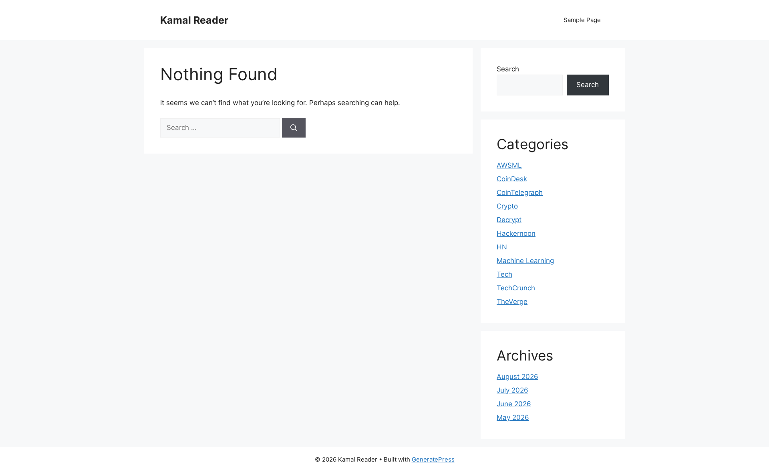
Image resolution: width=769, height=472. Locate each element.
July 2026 (512, 390)
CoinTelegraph (520, 192)
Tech (504, 274)
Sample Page (582, 20)
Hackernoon (516, 233)
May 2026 (513, 417)
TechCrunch (516, 288)
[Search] (294, 128)
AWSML (509, 165)
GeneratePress (433, 459)
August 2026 (517, 377)
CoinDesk (512, 179)
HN (502, 247)
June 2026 (514, 404)
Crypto (507, 206)
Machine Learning (525, 261)
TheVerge (512, 302)
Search (508, 69)
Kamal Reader (194, 20)
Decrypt (509, 220)
